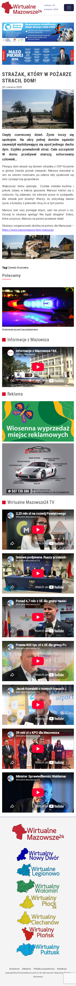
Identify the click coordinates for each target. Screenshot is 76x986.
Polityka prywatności (44, 968)
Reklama (26, 968)
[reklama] (38, 469)
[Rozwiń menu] (69, 7)
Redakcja (62, 968)
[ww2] (38, 421)
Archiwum (14, 968)
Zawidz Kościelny (18, 267)
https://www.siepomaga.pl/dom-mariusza (28, 230)
